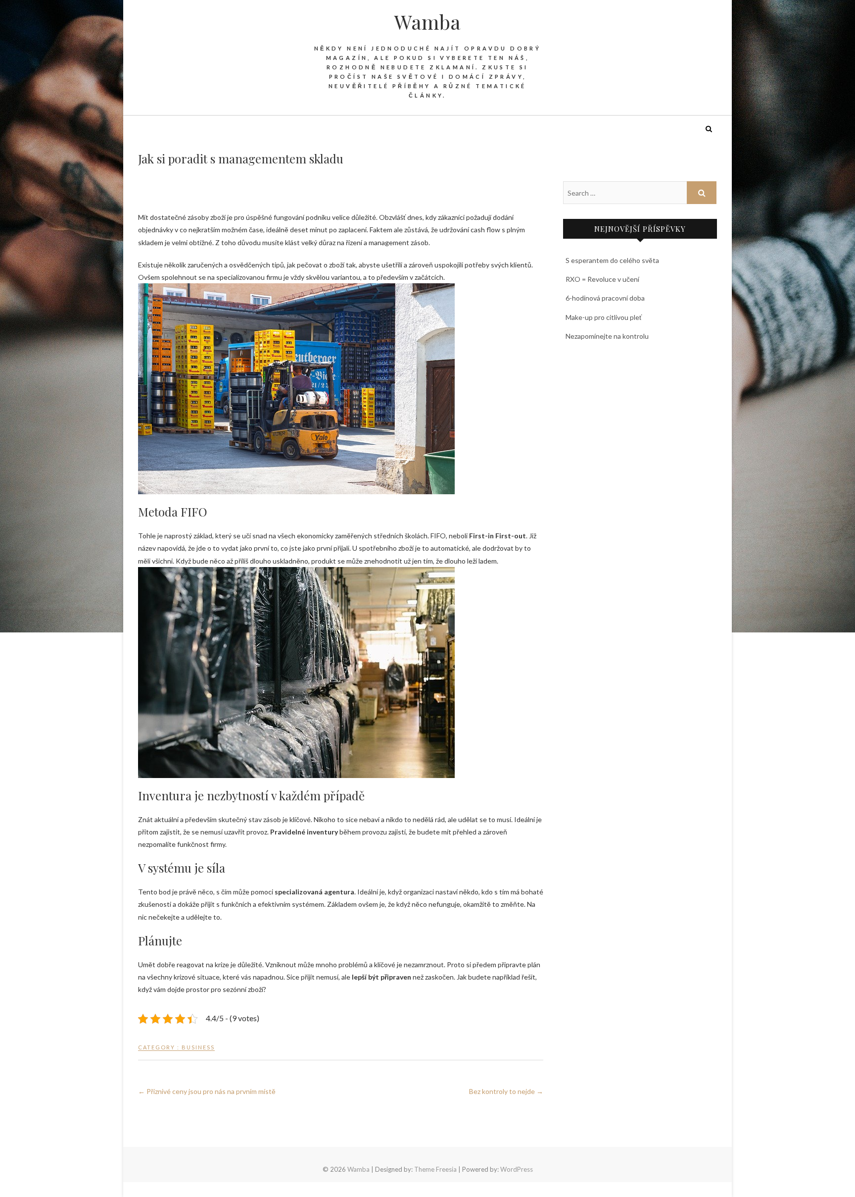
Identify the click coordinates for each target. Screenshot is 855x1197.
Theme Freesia (435, 1169)
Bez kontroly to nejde (506, 1091)
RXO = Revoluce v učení (602, 279)
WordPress (516, 1169)
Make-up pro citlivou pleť (604, 317)
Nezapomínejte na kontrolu (607, 336)
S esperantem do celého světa (612, 260)
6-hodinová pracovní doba (605, 298)
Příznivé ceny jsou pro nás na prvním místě (207, 1091)
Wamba (427, 22)
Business (198, 1047)
